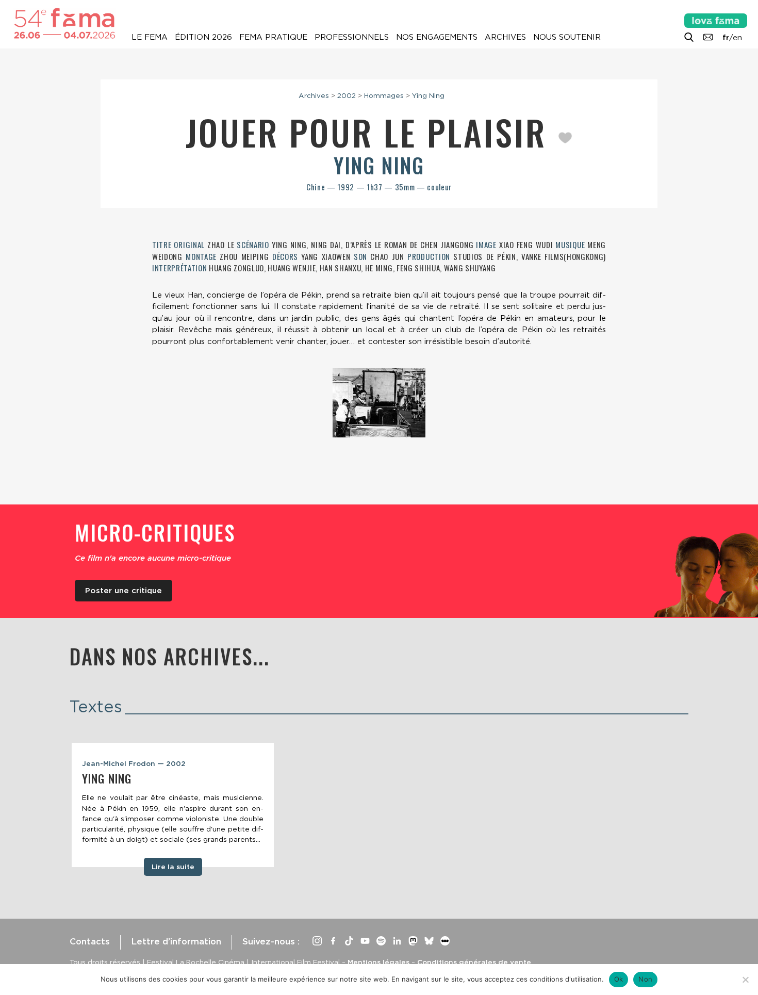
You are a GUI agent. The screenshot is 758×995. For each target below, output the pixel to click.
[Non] (745, 979)
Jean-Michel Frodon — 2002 (134, 763)
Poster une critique (123, 590)
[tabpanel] (173, 805)
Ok (618, 979)
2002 (346, 95)
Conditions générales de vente (474, 962)
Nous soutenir (567, 37)
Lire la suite (173, 866)
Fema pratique (273, 37)
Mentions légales (378, 962)
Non (645, 979)
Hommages (384, 95)
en (737, 37)
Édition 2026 (203, 37)
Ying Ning (428, 95)
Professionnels (352, 37)
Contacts (90, 941)
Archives (505, 37)
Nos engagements (436, 37)
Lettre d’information (176, 941)
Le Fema (149, 37)
